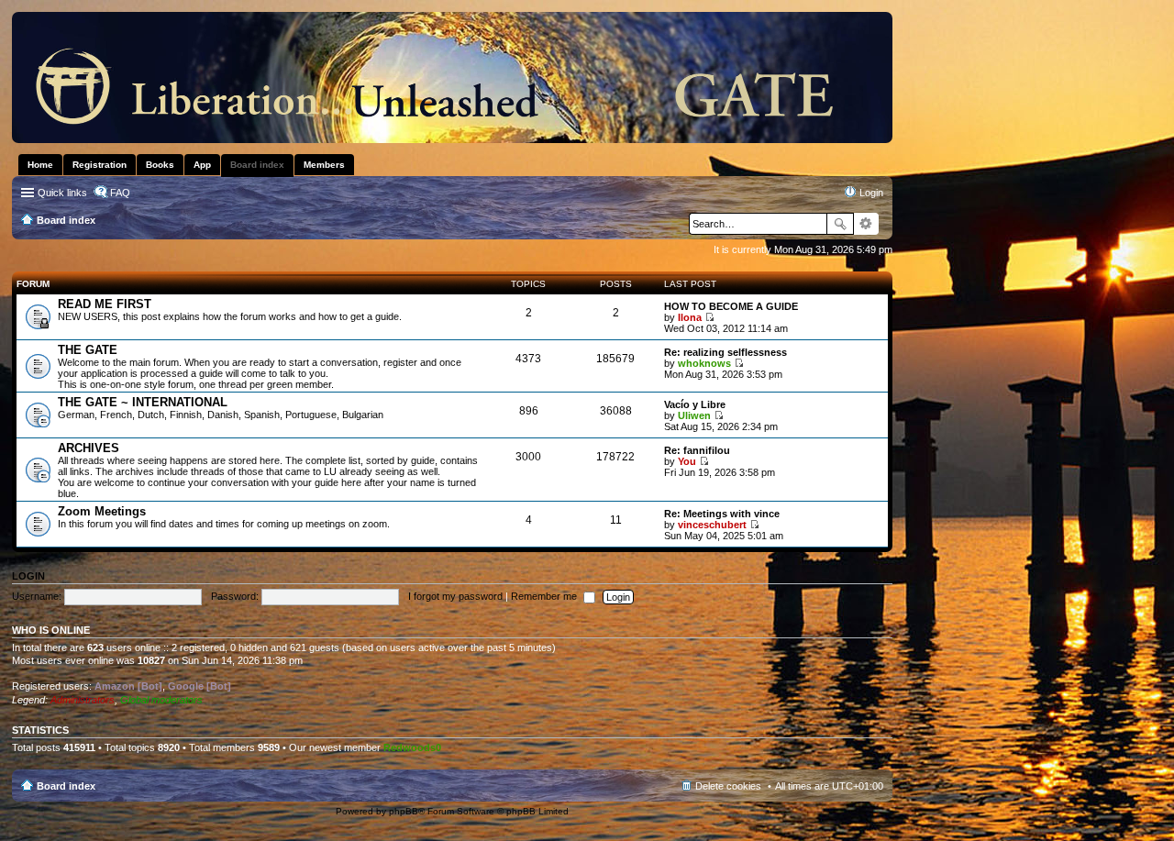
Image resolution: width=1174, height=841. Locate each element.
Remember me (545, 596)
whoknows (704, 363)
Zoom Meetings (102, 511)
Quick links (62, 192)
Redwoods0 (412, 747)
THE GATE (87, 350)
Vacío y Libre (694, 404)
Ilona (690, 317)
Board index (66, 785)
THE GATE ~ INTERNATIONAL (142, 402)
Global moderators (161, 699)
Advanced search (866, 224)
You (687, 461)
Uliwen (694, 415)
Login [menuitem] (871, 192)
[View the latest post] (709, 317)
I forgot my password (455, 596)
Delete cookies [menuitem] (728, 785)
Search (840, 224)
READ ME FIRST (104, 304)
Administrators (82, 699)
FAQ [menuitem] (120, 192)
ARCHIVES (88, 448)
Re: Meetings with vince (722, 513)
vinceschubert (712, 524)
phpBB (403, 811)
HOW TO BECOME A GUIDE (731, 306)
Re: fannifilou (697, 450)
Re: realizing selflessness (725, 352)
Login (28, 575)
